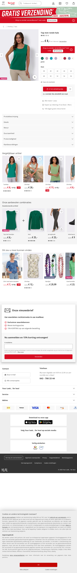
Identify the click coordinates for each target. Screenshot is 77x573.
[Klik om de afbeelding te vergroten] (34, 77)
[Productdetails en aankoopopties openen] (17, 229)
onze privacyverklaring (17, 555)
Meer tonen (21, 352)
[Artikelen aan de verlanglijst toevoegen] (70, 89)
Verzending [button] (62, 41)
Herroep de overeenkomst (13, 458)
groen (43, 62)
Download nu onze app (38, 417)
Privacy (44, 458)
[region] (38, 542)
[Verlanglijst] (66, 3)
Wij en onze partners (9, 517)
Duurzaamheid (9, 133)
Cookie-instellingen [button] (50, 463)
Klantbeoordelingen (11, 145)
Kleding (10, 26)
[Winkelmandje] (73, 3)
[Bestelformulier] (60, 3)
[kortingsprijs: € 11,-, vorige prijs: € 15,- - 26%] (54, 169)
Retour (6, 128)
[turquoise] (51, 58)
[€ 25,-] (36, 220)
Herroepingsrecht (26, 463)
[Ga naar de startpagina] (11, 3)
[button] (3, 3)
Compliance (38, 463)
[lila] (55, 58)
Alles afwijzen (24, 569)
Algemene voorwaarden (32, 458)
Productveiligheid (10, 139)
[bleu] (69, 58)
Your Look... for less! (10, 388)
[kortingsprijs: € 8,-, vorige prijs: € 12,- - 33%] (12, 169)
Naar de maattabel (49, 82)
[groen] (42, 58)
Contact (5, 369)
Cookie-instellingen (51, 569)
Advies (5, 400)
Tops (15, 26)
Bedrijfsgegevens (67, 458)
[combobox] (33, 3)
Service (5, 394)
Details (6, 122)
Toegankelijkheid (54, 458)
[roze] (46, 58)
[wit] (60, 58)
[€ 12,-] (33, 266)
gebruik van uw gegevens (58, 517)
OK (38, 565)
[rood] (64, 58)
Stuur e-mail (11, 375)
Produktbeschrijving (11, 117)
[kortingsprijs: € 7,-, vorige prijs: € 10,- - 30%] (12, 266)
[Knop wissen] (39, 3)
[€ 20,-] (33, 169)
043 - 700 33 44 (47, 378)
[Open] (73, 20)
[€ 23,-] (56, 220)
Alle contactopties (13, 381)
